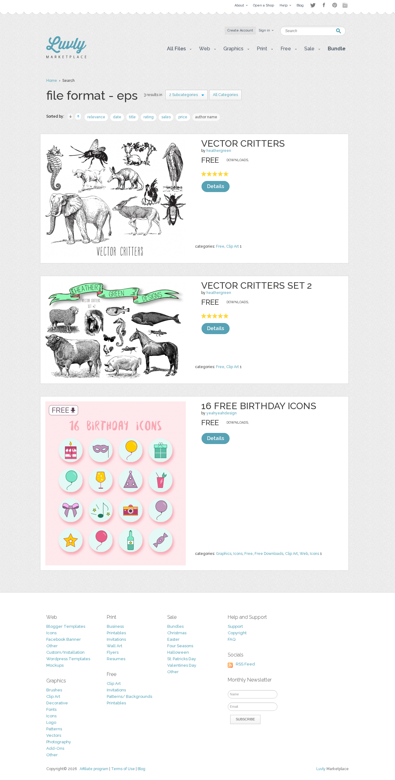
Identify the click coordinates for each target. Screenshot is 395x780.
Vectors (53, 735)
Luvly (321, 769)
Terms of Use (123, 769)
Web (304, 553)
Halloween (178, 652)
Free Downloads (269, 553)
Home (51, 80)
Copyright (237, 633)
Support (235, 626)
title (132, 117)
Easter (173, 639)
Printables (116, 633)
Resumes (116, 658)
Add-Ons (55, 748)
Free (220, 246)
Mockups (55, 665)
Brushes (54, 690)
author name (206, 117)
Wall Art (114, 646)
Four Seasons (180, 646)
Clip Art (232, 246)
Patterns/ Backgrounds (129, 696)
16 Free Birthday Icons (258, 405)
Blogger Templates (65, 626)
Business (115, 626)
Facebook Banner (63, 639)
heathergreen (218, 151)
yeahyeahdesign (221, 413)
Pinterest (334, 5)
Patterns (54, 729)
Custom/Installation (65, 652)
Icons (238, 553)
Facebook (324, 5)
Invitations (116, 639)
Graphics (223, 553)
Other (52, 646)
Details (215, 186)
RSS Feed (245, 664)
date (117, 117)
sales (166, 117)
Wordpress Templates (68, 658)
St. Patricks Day (181, 658)
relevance (96, 117)
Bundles (175, 626)
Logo (51, 722)
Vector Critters (243, 143)
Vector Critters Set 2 (256, 285)
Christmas (176, 633)
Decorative (57, 703)
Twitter (313, 5)
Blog (141, 769)
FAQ (231, 639)
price (182, 117)
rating (148, 117)
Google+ (346, 5)
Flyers (112, 652)
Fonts (51, 709)
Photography (58, 742)
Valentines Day (181, 665)
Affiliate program (94, 769)
